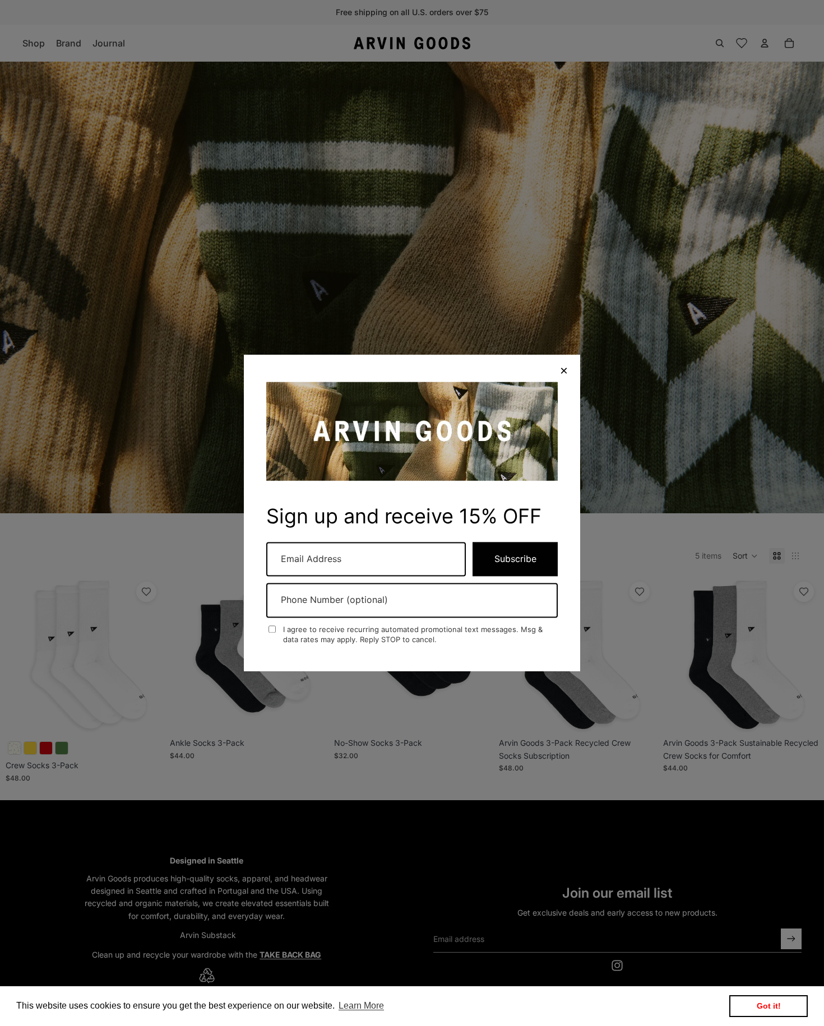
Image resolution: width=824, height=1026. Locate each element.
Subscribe (515, 558)
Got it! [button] (769, 1005)
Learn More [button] (361, 1005)
